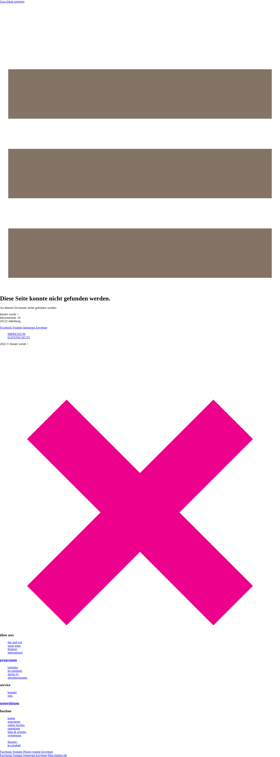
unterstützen (9, 703)
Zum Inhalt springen (12, 1)
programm (8, 660)
